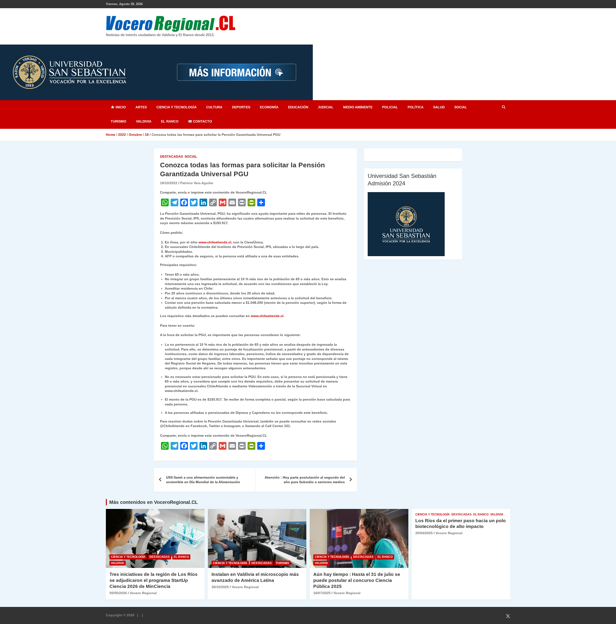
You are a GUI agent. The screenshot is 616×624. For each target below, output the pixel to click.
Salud (439, 107)
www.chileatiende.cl (215, 242)
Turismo (118, 121)
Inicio (120, 107)
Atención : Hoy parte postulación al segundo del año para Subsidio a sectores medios (305, 479)
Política (416, 107)
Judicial (326, 107)
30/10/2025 (220, 587)
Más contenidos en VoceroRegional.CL (153, 502)
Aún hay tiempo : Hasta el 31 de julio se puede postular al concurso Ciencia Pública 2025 (356, 580)
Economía (269, 107)
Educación (298, 107)
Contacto (202, 121)
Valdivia (143, 121)
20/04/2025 (424, 533)
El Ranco (170, 121)
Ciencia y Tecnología (176, 107)
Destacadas (171, 156)
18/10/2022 (168, 183)
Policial (390, 107)
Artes (141, 107)
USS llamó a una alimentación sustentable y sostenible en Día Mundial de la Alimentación (203, 479)
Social (460, 107)
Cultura (214, 107)
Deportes (241, 107)
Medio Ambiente (357, 107)
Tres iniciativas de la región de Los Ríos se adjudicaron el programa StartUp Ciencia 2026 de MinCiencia (153, 580)
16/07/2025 (322, 593)
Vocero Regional (143, 593)
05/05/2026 (118, 593)
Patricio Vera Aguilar (196, 183)
